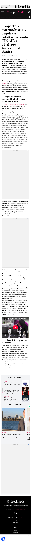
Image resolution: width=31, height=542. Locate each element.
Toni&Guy (6, 396)
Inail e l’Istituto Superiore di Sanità (14, 104)
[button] (2, 388)
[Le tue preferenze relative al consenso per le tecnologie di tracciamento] (29, 406)
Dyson (5, 381)
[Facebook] (14, 513)
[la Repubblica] (22, 6)
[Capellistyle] (15, 12)
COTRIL (6, 389)
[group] (3, 17)
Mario (4, 55)
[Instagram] (29, 12)
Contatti (15, 520)
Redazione (15, 522)
